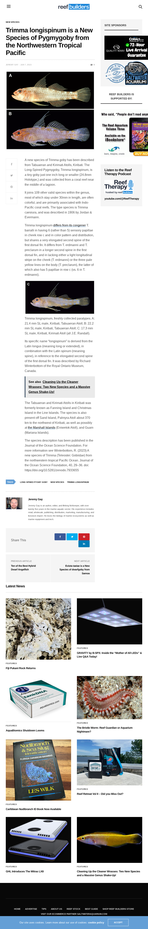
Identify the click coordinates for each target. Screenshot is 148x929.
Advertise (31, 909)
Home (17, 909)
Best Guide (91, 909)
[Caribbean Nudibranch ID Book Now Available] (38, 770)
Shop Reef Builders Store (118, 909)
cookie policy (96, 922)
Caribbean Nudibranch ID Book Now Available (33, 809)
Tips (44, 909)
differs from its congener (69, 225)
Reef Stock (73, 909)
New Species (12, 22)
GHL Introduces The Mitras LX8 (25, 871)
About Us (56, 909)
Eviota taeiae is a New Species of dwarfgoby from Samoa (75, 569)
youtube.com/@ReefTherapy (121, 198)
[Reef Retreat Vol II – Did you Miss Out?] (109, 762)
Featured (11, 663)
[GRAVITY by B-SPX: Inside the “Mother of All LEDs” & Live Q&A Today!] (109, 621)
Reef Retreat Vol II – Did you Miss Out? (100, 793)
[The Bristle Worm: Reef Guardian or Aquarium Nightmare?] (109, 697)
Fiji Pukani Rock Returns (21, 668)
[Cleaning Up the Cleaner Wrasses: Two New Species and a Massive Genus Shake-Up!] (109, 840)
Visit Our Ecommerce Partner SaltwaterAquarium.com (74, 914)
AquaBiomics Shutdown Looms (25, 730)
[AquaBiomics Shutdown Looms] (38, 699)
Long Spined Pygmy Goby (34, 482)
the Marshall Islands (41, 427)
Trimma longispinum (78, 482)
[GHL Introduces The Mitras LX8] (38, 840)
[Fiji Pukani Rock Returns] (38, 629)
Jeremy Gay (12, 65)
